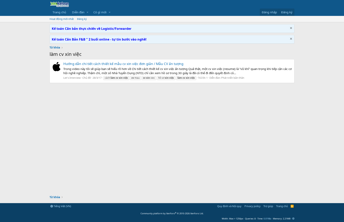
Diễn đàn (78, 12)
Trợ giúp (268, 206)
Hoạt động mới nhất (62, 19)
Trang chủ (59, 12)
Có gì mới (100, 12)
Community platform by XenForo (172, 213)
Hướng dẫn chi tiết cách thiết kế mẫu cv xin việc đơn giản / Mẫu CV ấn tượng (123, 63)
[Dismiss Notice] (290, 28)
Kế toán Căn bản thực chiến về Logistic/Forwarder (91, 28)
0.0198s (267, 218)
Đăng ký (82, 19)
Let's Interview (72, 77)
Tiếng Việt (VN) (62, 206)
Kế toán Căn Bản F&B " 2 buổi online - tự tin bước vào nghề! (99, 39)
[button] (87, 12)
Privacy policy (252, 206)
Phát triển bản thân (232, 77)
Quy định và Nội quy (229, 206)
